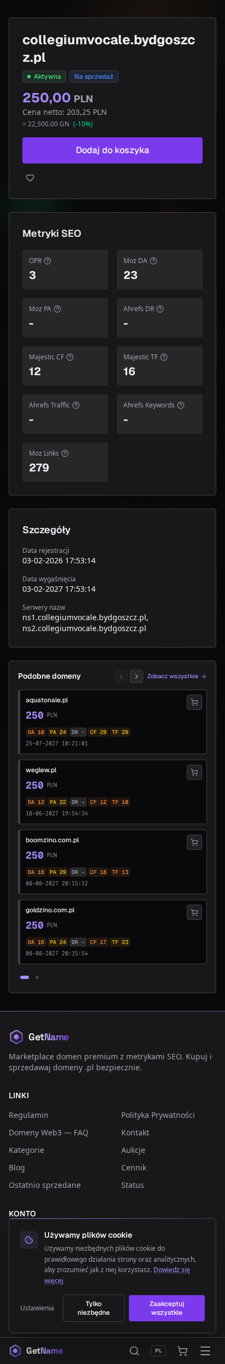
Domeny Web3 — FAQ (48, 1132)
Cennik (133, 1167)
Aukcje (133, 1150)
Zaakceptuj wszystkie (167, 1308)
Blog (17, 1167)
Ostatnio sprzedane (45, 1185)
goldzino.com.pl (50, 910)
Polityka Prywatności (158, 1115)
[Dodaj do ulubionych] (112, 177)
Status (132, 1185)
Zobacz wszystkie (172, 676)
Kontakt (135, 1132)
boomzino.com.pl (52, 840)
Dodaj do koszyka (112, 150)
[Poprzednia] (121, 676)
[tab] (24, 977)
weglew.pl (41, 770)
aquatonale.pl (47, 700)
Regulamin (29, 1115)
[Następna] (136, 676)
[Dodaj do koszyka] (194, 702)
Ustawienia (37, 1308)
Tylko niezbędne (94, 1308)
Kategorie (26, 1150)
